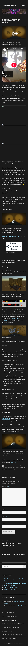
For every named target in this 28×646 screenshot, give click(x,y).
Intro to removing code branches (12, 634)
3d (21, 466)
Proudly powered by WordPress (17, 643)
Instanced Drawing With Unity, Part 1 (15, 583)
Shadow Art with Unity (10, 589)
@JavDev (13, 462)
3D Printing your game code (10, 627)
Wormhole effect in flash (9, 638)
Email (4, 516)
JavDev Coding (9, 5)
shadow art (11, 469)
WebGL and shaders (8, 631)
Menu (23, 5)
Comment (5, 486)
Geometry (9, 467)
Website (4, 523)
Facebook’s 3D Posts (10, 585)
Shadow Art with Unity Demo (10, 236)
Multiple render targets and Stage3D (13, 623)
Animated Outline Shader (11, 587)
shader (7, 469)
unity (16, 469)
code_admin (7, 466)
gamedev (4, 467)
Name (4, 509)
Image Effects (6, 418)
